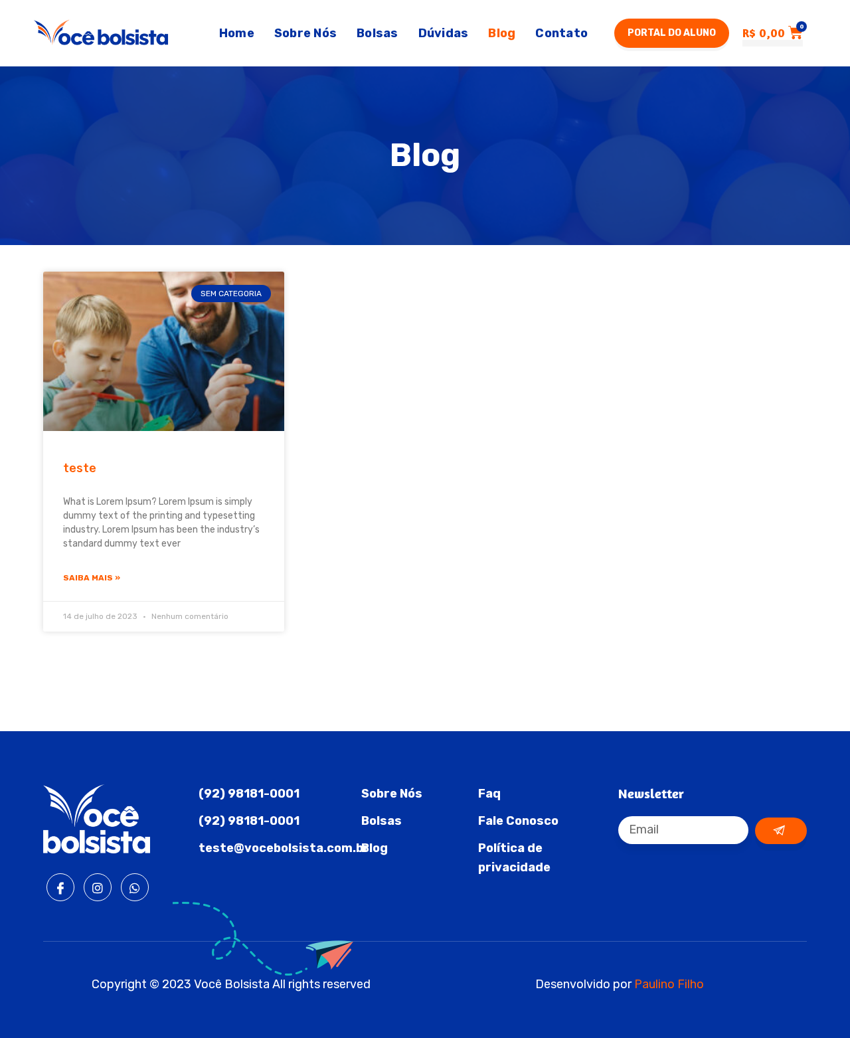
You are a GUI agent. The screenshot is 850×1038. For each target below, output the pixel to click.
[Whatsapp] (135, 887)
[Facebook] (60, 887)
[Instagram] (98, 887)
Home (236, 33)
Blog (501, 33)
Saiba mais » (91, 577)
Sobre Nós (305, 33)
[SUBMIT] (781, 831)
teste (79, 468)
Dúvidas (443, 33)
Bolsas (377, 33)
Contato (561, 33)
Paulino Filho (669, 984)
